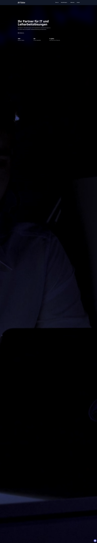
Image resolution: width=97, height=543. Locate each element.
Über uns (57, 2)
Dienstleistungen (64, 2)
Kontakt (78, 2)
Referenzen (72, 2)
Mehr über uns (21, 33)
